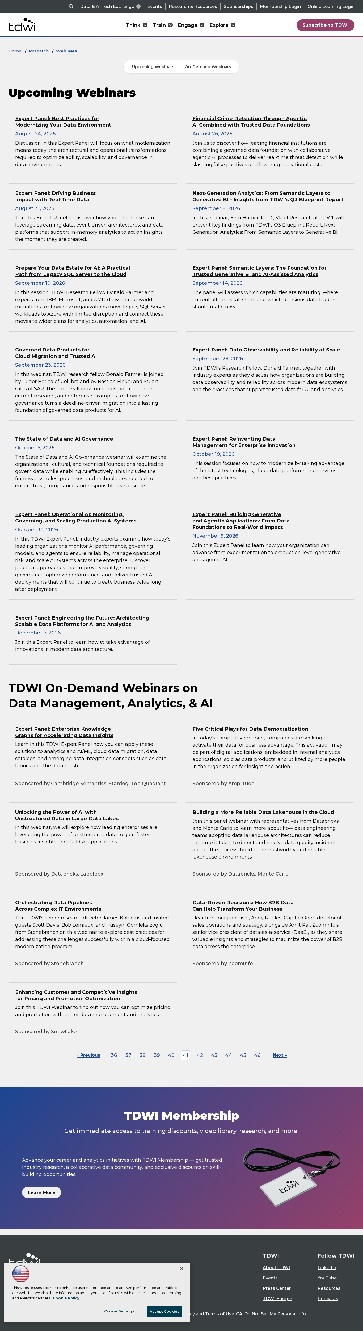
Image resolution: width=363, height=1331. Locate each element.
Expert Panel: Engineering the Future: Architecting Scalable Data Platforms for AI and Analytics (82, 621)
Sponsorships (238, 6)
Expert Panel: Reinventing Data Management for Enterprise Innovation (244, 442)
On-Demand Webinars (208, 66)
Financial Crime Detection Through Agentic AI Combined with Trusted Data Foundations (251, 121)
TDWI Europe (277, 1298)
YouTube (327, 1277)
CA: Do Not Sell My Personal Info (271, 1313)
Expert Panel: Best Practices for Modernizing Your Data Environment (63, 121)
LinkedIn (327, 1267)
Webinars (66, 50)
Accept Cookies (164, 1311)
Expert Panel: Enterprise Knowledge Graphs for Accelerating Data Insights (64, 732)
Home (15, 50)
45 (243, 1055)
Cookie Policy (66, 1298)
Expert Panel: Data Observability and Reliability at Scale (266, 350)
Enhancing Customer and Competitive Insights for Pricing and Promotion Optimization (76, 995)
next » (280, 1055)
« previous (88, 1055)
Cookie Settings (119, 1311)
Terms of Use (219, 1313)
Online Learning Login (330, 6)
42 (200, 1055)
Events (154, 6)
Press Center (277, 1288)
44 (228, 1055)
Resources (329, 1288)
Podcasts (328, 1298)
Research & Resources (193, 6)
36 (114, 1055)
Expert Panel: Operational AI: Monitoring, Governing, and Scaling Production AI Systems (75, 517)
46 (257, 1055)
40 (171, 1055)
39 (157, 1055)
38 (143, 1055)
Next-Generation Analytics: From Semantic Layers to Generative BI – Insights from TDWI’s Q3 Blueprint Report (268, 196)
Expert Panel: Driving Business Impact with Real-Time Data (55, 196)
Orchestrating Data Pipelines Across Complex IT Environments (58, 905)
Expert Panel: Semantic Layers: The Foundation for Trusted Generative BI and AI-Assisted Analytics (259, 271)
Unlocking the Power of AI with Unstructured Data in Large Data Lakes (67, 815)
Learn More (41, 1192)
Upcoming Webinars (153, 66)
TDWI (271, 1256)
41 (185, 1055)
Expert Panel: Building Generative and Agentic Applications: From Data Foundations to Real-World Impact (241, 520)
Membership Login (280, 6)
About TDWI (276, 1267)
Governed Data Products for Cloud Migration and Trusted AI (56, 353)
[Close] (182, 1268)
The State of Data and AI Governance (64, 439)
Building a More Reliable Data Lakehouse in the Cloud (263, 812)
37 (128, 1055)
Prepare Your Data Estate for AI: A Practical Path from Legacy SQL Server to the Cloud (72, 271)
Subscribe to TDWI (325, 25)
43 (214, 1055)
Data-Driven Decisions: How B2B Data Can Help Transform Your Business (243, 905)
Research (39, 50)
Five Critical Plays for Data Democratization (250, 729)
